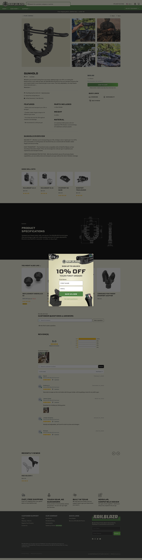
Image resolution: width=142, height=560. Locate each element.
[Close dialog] (90, 255)
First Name (62, 279)
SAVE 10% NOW (71, 294)
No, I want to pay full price (71, 299)
